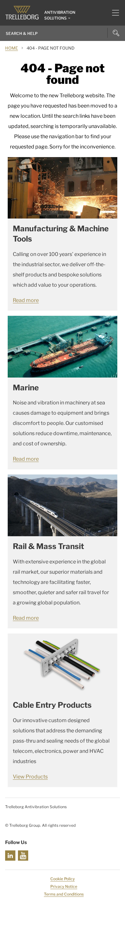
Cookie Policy (62, 878)
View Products (30, 777)
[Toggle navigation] (113, 13)
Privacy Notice (63, 886)
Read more (26, 300)
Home (11, 48)
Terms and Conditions (64, 894)
